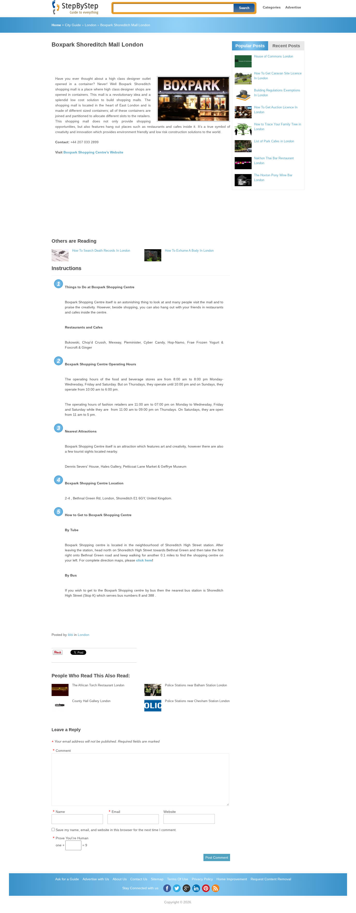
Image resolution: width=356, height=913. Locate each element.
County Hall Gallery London (91, 701)
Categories (272, 7)
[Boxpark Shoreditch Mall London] (193, 99)
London (90, 25)
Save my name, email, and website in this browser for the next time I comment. (116, 830)
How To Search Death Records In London (101, 250)
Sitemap (157, 879)
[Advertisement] (140, 60)
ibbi (70, 635)
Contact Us (138, 879)
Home (56, 25)
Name (60, 811)
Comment (63, 750)
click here (144, 560)
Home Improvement (232, 879)
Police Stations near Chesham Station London (197, 701)
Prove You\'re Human (72, 838)
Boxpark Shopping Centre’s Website (93, 152)
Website (169, 812)
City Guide (73, 25)
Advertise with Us (96, 879)
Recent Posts (286, 45)
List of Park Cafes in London (274, 141)
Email (116, 811)
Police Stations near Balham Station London (196, 685)
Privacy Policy (202, 879)
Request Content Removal (271, 879)
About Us (120, 879)
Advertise (293, 7)
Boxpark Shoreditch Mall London (125, 25)
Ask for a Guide (67, 879)
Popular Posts (250, 45)
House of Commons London (273, 56)
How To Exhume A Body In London (189, 250)
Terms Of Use (177, 879)
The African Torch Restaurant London (98, 685)
